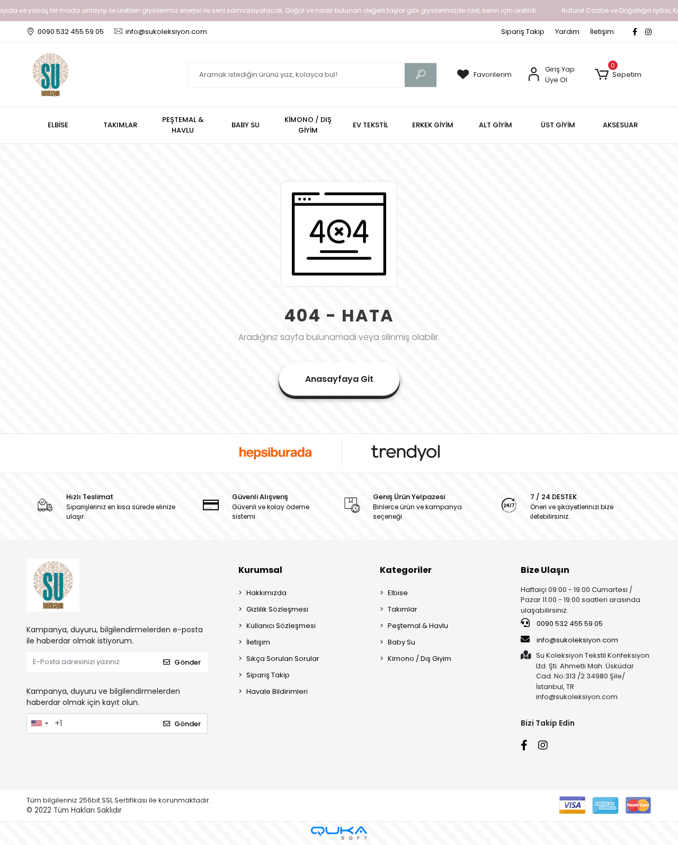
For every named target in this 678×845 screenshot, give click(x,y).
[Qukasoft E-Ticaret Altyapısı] (339, 833)
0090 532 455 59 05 (569, 623)
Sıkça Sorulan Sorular (282, 659)
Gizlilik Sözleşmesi (277, 609)
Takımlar (402, 609)
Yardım (567, 32)
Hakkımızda (266, 593)
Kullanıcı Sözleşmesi (281, 626)
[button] (618, 75)
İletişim (602, 32)
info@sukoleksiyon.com (577, 640)
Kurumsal (260, 570)
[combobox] (39, 723)
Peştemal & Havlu (418, 626)
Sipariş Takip (523, 32)
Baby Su (401, 642)
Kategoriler (406, 570)
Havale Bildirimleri (277, 691)
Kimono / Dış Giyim (419, 659)
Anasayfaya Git (339, 379)
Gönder (187, 662)
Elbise (398, 593)
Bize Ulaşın (545, 570)
